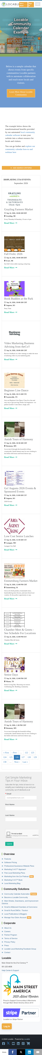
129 (35, 757)
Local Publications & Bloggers (15, 914)
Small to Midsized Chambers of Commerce (20, 907)
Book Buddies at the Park (18, 298)
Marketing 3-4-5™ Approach (15, 869)
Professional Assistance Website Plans (19, 866)
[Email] (38, 1052)
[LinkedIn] (29, 1052)
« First (6, 752)
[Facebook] (12, 1052)
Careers (7, 931)
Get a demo (22, 4)
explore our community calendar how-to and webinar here (20, 149)
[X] (21, 1052)
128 (29, 757)
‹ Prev (14, 752)
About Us (7, 928)
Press (6, 945)
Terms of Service (10, 938)
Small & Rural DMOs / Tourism (16, 910)
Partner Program (10, 935)
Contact (7, 952)
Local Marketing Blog (12, 883)
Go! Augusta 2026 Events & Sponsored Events (20, 490)
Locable (27, 1039)
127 (23, 757)
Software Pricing (10, 862)
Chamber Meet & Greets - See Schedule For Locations (20, 631)
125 (10, 757)
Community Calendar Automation (17, 894)
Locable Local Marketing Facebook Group (20, 949)
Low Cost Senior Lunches (18, 536)
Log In (7, 1026)
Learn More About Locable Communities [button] (21, 93)
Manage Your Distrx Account (15, 917)
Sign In (30, 4)
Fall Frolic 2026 (13, 253)
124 (4, 757)
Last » (25, 762)
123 (32, 752)
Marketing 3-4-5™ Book (13, 880)
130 (4, 762)
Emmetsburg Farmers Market (20, 580)
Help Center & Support (10, 970)
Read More (9, 223)
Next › (17, 762)
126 (17, 757)
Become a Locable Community (16, 897)
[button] (37, 4)
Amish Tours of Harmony (18, 439)
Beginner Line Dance (16, 390)
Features (7, 859)
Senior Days (11, 674)
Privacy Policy (9, 942)
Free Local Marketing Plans (14, 873)
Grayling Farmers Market (18, 209)
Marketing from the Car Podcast (16, 876)
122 (26, 752)
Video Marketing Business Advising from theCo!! (19, 345)
